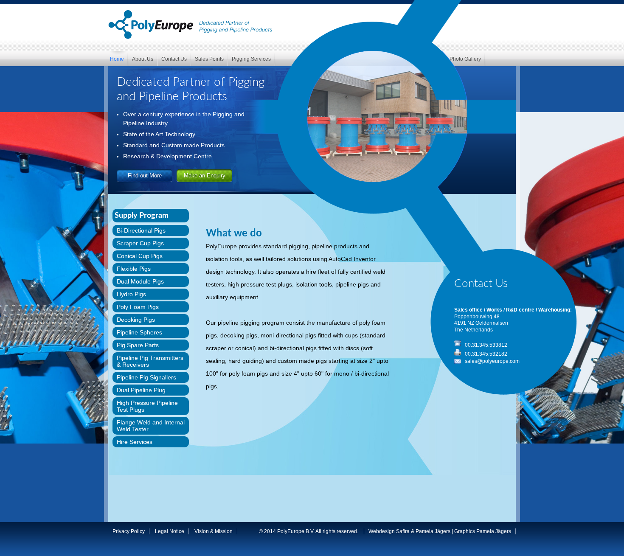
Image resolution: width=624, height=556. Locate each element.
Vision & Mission (213, 531)
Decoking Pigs (136, 319)
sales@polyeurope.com (492, 361)
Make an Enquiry (204, 175)
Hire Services (134, 441)
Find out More (145, 175)
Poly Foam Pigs (138, 306)
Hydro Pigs (131, 294)
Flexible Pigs (134, 268)
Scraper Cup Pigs (140, 243)
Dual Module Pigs (140, 281)
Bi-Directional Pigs (141, 230)
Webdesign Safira (389, 531)
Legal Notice (169, 531)
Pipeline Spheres (139, 332)
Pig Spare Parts (138, 345)
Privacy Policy (128, 531)
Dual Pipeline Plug (141, 390)
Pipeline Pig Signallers (146, 377)
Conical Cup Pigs (140, 256)
